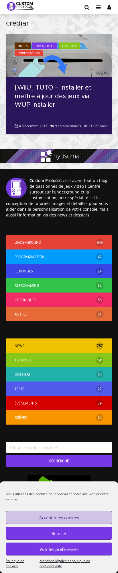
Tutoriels (69, 46)
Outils (22, 46)
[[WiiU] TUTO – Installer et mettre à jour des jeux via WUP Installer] (59, 55)
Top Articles (44, 46)
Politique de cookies (15, 563)
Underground (29, 53)
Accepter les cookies (59, 517)
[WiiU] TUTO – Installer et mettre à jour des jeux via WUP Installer (53, 96)
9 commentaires (68, 125)
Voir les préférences (59, 549)
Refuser (59, 533)
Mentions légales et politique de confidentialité (65, 563)
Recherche (59, 460)
